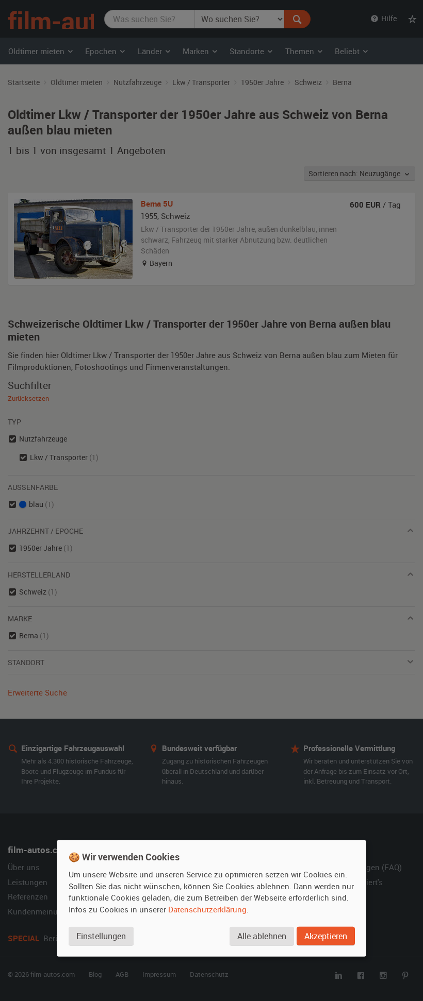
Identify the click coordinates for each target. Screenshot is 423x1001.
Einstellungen (101, 936)
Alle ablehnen (261, 936)
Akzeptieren (325, 936)
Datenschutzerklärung (207, 909)
